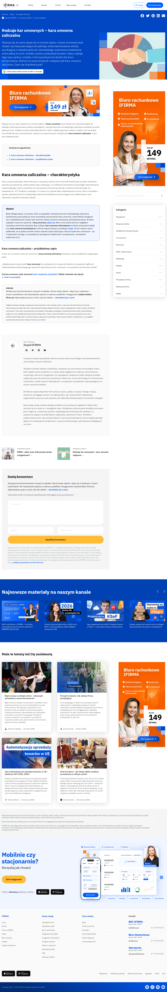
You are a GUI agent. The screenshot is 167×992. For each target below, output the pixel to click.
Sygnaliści (148, 974)
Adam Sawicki (68, 800)
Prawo (118, 273)
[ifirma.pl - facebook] (147, 987)
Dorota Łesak (68, 729)
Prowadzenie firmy (123, 280)
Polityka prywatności (117, 974)
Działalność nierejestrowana (127, 231)
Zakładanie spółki (48, 926)
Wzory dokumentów (89, 934)
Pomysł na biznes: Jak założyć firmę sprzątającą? (76, 697)
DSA (163, 974)
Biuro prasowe (7, 938)
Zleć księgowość (14, 879)
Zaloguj (140, 5)
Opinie (4, 934)
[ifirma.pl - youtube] (163, 987)
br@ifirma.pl (133, 941)
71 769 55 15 (159, 928)
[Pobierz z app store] (42, 892)
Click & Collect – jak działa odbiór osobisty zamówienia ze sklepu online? (79, 772)
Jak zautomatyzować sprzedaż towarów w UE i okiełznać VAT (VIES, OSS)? (26, 772)
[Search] (162, 195)
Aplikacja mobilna (48, 957)
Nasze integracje (88, 938)
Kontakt (4, 942)
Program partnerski (9, 945)
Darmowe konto (154, 5)
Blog (83, 922)
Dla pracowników (122, 224)
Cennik (4, 926)
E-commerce (121, 238)
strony (43, 320)
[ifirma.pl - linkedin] (158, 987)
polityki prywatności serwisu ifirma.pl (28, 562)
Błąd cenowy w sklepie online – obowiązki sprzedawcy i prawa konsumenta (24, 697)
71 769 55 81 (159, 941)
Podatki (119, 266)
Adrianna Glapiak (14, 729)
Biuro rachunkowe (48, 930)
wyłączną (50, 222)
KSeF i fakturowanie (124, 252)
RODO (157, 974)
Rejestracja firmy (122, 287)
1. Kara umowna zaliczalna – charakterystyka (29, 155)
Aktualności (120, 217)
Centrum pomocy (88, 926)
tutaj (92, 225)
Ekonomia (120, 245)
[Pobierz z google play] (57, 892)
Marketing (120, 259)
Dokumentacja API (88, 942)
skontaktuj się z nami (64, 297)
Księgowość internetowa (50, 938)
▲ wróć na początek (11, 277)
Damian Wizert (13, 800)
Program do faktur (48, 942)
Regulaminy (103, 974)
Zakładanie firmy (48, 922)
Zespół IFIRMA (11, 18)
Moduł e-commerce (49, 945)
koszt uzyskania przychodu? (45, 274)
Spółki (118, 294)
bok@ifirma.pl (134, 928)
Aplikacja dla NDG (48, 949)
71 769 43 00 (159, 954)
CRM (43, 953)
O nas (4, 922)
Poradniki (85, 930)
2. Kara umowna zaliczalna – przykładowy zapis (31, 159)
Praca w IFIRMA (7, 930)
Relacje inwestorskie (135, 974)
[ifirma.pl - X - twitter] (152, 987)
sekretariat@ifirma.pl (136, 954)
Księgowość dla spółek (50, 934)
